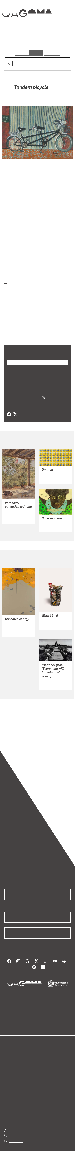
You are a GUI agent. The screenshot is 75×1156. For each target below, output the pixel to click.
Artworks (14, 40)
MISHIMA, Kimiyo (52, 616)
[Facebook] (9, 410)
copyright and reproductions (48, 731)
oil (5, 282)
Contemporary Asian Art (20, 232)
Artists (36, 40)
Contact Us (15, 1133)
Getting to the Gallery (22, 1122)
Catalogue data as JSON (23, 393)
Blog (41, 1043)
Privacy (43, 1148)
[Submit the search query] (7, 64)
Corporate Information (40, 1152)
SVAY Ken (31, 97)
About (42, 1047)
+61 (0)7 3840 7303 (21, 1128)
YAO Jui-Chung (51, 676)
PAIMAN (47, 522)
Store (7, 1051)
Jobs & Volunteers (21, 1148)
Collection (26, 26)
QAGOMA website (15, 1047)
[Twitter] (15, 410)
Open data (10, 1043)
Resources (52, 53)
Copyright (59, 1148)
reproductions (57, 727)
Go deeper (60, 40)
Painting (9, 265)
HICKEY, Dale (50, 470)
